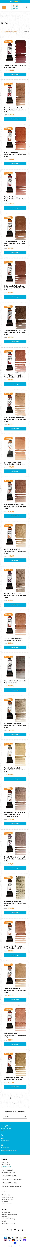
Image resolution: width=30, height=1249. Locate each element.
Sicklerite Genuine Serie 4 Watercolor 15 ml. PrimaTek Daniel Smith (15, 725)
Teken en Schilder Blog (8, 1219)
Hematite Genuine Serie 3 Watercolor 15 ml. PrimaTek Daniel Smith (15, 903)
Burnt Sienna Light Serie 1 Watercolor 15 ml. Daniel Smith (14, 463)
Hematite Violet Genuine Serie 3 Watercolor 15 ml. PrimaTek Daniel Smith (15, 859)
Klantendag (5, 1216)
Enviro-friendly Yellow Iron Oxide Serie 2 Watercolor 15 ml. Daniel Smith (14, 243)
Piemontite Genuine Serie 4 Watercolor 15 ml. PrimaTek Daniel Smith (15, 110)
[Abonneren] (25, 1117)
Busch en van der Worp (17, 1246)
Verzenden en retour (7, 1197)
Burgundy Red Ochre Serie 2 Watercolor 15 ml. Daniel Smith (14, 947)
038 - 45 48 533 (6, 1166)
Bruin (5, 16)
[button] (3, 7)
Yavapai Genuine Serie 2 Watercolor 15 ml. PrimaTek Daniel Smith (15, 991)
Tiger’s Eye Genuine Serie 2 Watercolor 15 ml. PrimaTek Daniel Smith (15, 770)
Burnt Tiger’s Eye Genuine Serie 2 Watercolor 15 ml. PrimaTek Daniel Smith (15, 419)
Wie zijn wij (5, 1201)
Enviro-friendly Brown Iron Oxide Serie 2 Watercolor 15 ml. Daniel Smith (15, 332)
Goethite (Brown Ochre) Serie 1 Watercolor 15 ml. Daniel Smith (14, 1079)
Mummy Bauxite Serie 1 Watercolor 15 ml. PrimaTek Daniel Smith (15, 154)
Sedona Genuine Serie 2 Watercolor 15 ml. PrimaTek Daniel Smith (15, 1035)
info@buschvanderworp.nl (9, 1150)
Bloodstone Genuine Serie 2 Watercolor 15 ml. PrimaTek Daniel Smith (15, 596)
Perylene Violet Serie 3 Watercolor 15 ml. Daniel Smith (15, 66)
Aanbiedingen (6, 1212)
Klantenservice (6, 1195)
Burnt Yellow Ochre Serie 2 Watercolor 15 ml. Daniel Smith (14, 376)
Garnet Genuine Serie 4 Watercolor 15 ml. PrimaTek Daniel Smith (15, 199)
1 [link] (10, 1097)
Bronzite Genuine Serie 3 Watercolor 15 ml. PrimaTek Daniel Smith (15, 551)
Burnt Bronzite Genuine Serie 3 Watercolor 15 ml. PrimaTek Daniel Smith (15, 507)
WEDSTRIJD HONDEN (8, 1223)
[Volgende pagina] (19, 1097)
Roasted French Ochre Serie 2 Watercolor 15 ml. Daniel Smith (14, 639)
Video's (4, 1221)
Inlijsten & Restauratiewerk (9, 1214)
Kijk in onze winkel (7, 1204)
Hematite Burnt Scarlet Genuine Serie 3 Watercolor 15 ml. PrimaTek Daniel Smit (14, 814)
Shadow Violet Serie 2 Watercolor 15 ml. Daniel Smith (15, 682)
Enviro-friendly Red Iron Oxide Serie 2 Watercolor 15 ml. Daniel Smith (14, 288)
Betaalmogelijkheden (8, 1199)
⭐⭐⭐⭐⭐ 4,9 (17, 1)
